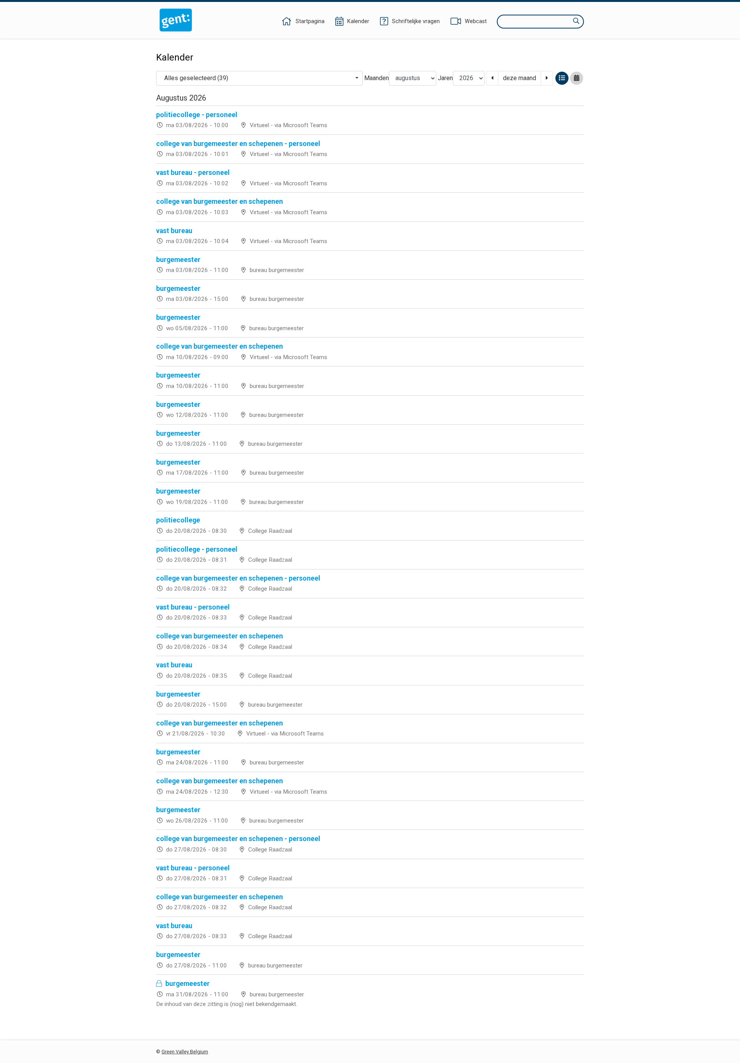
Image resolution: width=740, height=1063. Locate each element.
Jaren (445, 78)
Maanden (376, 78)
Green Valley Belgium (184, 1052)
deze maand (519, 78)
